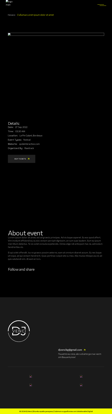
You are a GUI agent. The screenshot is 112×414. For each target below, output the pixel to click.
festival (26, 139)
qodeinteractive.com (29, 144)
